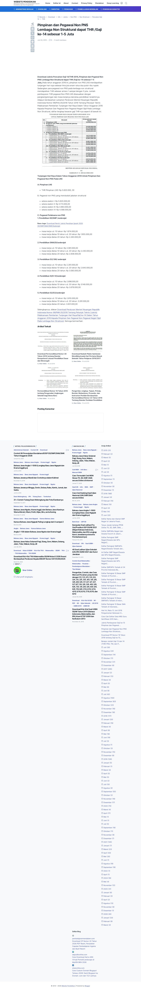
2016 (107, 494)
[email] (32, 50)
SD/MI (58, 550)
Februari (108, 454)
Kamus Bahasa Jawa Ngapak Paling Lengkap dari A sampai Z (39, 522)
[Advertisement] (70, 58)
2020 (107, 806)
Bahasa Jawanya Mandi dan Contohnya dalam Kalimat (36, 478)
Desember (108, 490)
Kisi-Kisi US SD (86, 600)
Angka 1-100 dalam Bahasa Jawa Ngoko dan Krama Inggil (37, 532)
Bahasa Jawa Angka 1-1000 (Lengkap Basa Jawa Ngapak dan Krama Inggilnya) (84, 512)
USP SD (83, 522)
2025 (107, 889)
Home (47, 3)
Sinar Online (27, 570)
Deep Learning (113, 3)
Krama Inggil (45, 462)
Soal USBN (89, 543)
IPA (29, 496)
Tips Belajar (76, 569)
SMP (91, 487)
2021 (107, 842)
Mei (106, 465)
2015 (107, 450)
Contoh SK (34, 450)
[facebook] (32, 29)
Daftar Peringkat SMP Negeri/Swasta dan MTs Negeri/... (110, 540)
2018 (107, 716)
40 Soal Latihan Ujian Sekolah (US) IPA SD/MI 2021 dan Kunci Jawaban (85, 551)
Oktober (108, 483)
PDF (73, 603)
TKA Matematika (21, 553)
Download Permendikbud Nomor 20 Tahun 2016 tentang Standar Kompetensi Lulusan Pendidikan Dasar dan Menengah (52, 357)
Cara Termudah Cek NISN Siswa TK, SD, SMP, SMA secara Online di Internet (83, 477)
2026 (107, 914)
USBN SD (86, 606)
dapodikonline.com (79, 955)
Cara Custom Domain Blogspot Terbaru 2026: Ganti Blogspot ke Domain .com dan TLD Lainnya (85, 973)
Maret (107, 457)
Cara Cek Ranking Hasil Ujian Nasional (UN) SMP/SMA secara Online (84, 495)
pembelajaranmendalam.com (83, 938)
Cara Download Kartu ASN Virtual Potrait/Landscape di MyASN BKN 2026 (83, 959)
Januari (107, 497)
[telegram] (32, 42)
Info (81, 487)
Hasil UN (75, 487)
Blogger (87, 986)
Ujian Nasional (77, 490)
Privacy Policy (86, 3)
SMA (86, 487)
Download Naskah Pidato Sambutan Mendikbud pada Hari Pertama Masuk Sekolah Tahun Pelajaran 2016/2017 (87, 356)
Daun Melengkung (20, 496)
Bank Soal (75, 522)
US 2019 (95, 603)
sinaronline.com (78, 968)
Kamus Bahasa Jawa (47, 518)
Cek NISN (75, 469)
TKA (63, 550)
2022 (106, 871)
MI (95, 600)
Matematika (49, 550)
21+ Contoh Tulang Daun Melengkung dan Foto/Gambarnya (38, 500)
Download (43, 450)
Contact (75, 3)
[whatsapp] (32, 37)
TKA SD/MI (32, 553)
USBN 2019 (77, 606)
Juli (106, 472)
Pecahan (85, 564)
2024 (107, 878)
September (109, 479)
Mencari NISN (77, 472)
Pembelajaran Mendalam (81, 566)
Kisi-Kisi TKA (39, 550)
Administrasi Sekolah (21, 450)
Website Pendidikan (25, 2)
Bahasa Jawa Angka (32, 462)
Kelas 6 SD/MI (27, 550)
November (108, 486)
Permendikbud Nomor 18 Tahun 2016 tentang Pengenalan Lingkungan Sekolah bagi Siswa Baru (52, 393)
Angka (16, 528)
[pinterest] (32, 46)
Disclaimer (99, 3)
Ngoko (54, 462)
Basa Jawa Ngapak (31, 474)
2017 (107, 669)
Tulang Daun (37, 496)
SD (78, 603)
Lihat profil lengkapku (24, 577)
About (66, 3)
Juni (106, 468)
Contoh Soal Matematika (81, 561)
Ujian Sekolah (77, 546)
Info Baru (84, 469)
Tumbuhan (47, 496)
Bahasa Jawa (18, 462)
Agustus (107, 475)
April (106, 461)
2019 (107, 759)
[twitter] (32, 33)
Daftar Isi (56, 3)
